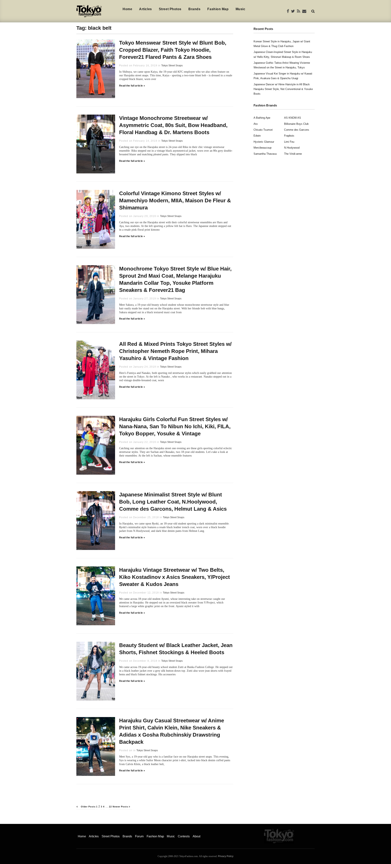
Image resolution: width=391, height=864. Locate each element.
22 (110, 806)
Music (240, 9)
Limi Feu (289, 141)
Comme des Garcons (296, 129)
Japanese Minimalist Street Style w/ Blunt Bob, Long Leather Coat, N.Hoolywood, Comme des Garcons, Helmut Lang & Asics (173, 502)
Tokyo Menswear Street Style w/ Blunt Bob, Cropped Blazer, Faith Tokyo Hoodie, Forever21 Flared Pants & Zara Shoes (172, 50)
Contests (184, 836)
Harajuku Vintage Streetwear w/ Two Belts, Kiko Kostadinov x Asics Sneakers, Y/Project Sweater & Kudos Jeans (174, 577)
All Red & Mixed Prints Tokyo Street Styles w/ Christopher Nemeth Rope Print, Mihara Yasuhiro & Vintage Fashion (175, 351)
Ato (256, 123)
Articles (145, 9)
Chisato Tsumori (263, 129)
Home (127, 9)
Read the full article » (132, 85)
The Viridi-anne (293, 153)
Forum (139, 836)
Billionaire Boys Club (296, 123)
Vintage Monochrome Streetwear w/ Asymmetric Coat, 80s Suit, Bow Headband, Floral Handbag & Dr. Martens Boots (173, 125)
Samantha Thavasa (265, 153)
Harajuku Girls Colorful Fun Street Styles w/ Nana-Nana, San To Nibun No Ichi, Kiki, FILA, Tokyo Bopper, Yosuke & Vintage (175, 426)
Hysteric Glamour (264, 141)
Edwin (257, 135)
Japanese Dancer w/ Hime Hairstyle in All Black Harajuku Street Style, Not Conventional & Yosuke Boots (283, 89)
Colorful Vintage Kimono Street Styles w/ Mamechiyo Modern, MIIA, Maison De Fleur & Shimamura (175, 200)
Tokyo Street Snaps (172, 65)
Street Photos (170, 9)
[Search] (313, 11)
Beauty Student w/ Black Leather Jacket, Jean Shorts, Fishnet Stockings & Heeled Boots (176, 648)
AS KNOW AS (292, 117)
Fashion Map (217, 9)
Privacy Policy (225, 856)
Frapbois (289, 135)
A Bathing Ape (262, 117)
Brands (194, 9)
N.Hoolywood (292, 147)
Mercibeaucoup (262, 147)
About (196, 836)
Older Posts (87, 806)
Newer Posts (121, 806)
